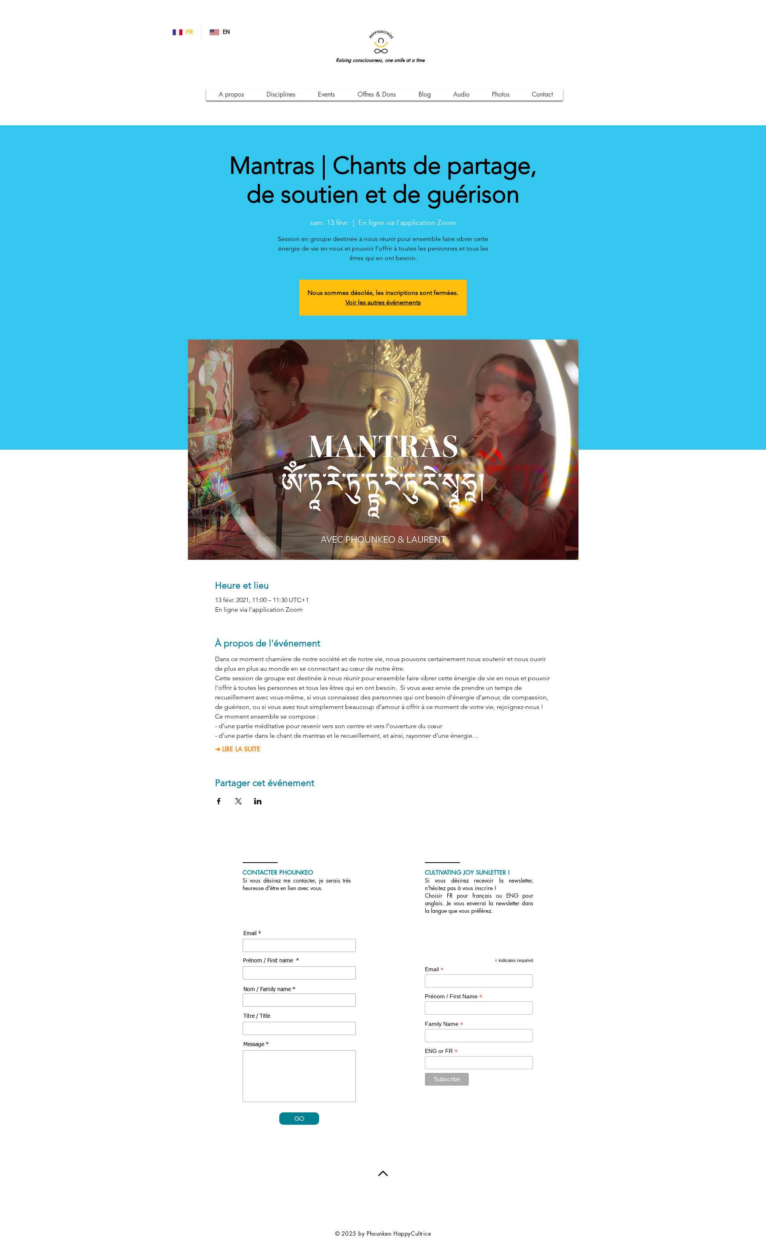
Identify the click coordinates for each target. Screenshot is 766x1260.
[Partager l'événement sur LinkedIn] (258, 801)
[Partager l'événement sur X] (238, 801)
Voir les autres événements (383, 302)
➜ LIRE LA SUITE (238, 749)
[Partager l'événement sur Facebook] (219, 801)
